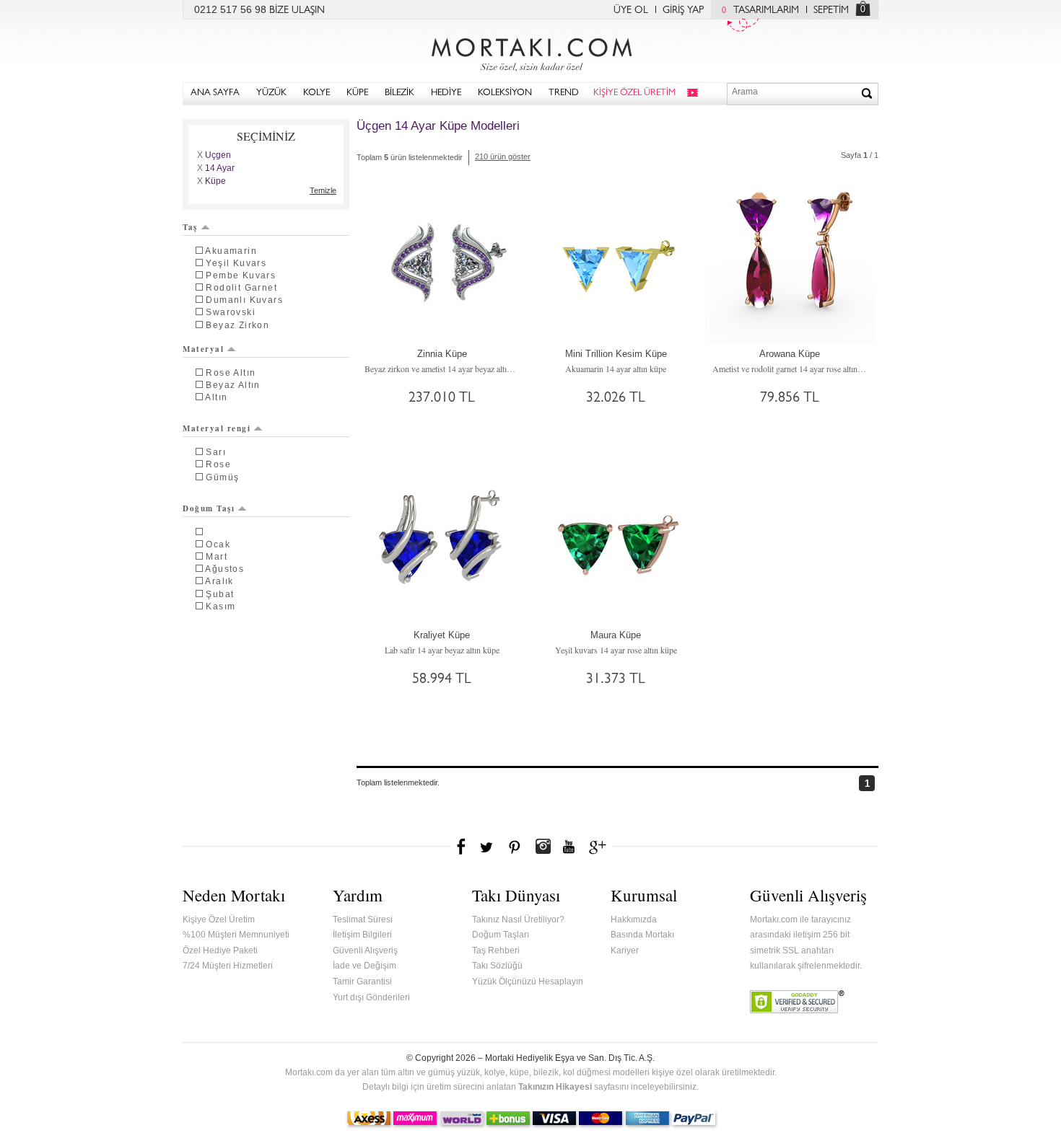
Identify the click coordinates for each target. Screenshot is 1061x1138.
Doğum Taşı (209, 508)
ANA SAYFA (215, 93)
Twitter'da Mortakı (487, 846)
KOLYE (316, 93)
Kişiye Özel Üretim (219, 919)
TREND (564, 93)
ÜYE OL (631, 11)
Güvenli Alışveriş (365, 950)
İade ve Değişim (364, 966)
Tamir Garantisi (362, 981)
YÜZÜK (271, 93)
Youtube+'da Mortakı (568, 846)
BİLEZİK (399, 93)
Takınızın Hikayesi (555, 1087)
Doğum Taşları (500, 935)
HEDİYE (446, 93)
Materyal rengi (216, 428)
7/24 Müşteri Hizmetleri (228, 966)
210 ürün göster (502, 156)
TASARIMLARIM (760, 11)
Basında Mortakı (642, 935)
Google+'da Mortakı (599, 846)
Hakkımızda (634, 919)
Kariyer (625, 950)
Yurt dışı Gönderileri (371, 997)
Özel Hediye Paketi (220, 950)
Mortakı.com (530, 51)
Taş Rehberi (496, 950)
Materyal (203, 349)
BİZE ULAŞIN (297, 11)
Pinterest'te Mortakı (513, 846)
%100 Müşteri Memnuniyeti (236, 935)
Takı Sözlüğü (497, 966)
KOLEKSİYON (505, 93)
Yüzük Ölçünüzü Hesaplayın (527, 981)
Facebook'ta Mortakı (461, 846)
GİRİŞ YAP (683, 11)
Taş (190, 227)
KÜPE (357, 93)
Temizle (323, 190)
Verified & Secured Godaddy (797, 1001)
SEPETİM (831, 11)
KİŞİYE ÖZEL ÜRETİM (634, 93)
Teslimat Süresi (363, 919)
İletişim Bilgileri (362, 935)
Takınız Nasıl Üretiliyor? (518, 919)
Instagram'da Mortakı (542, 846)
